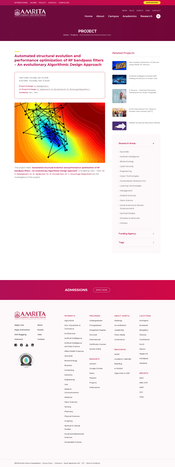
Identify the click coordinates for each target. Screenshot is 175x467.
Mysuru (142, 349)
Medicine (68, 397)
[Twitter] (21, 345)
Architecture (69, 333)
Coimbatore (144, 339)
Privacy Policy (48, 463)
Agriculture (69, 320)
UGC (141, 392)
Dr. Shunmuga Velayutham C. (78, 89)
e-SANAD (118, 368)
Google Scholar (96, 368)
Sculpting (68, 421)
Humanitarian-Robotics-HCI (133, 181)
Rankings (118, 320)
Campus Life (64, 3)
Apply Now (101, 290)
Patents (92, 378)
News (124, 11)
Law (66, 384)
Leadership (119, 330)
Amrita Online (95, 349)
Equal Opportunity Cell (72, 463)
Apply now (19, 325)
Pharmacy (68, 411)
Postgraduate (95, 325)
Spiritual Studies (127, 213)
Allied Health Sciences (74, 351)
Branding (118, 364)
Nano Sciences (70, 402)
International (21, 3)
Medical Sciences (128, 195)
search (158, 16)
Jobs (148, 11)
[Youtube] (27, 345)
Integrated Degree (97, 330)
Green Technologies (129, 176)
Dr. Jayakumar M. (43, 89)
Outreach (18, 339)
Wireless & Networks (130, 218)
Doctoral (93, 335)
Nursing (67, 407)
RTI (83, 463)
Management (126, 191)
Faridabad (143, 358)
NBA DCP (143, 383)
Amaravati (143, 325)
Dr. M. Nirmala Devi (55, 174)
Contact (156, 11)
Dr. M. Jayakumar (37, 174)
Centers (123, 223)
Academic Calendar (122, 359)
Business (68, 365)
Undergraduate (95, 320)
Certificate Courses (97, 344)
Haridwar (143, 363)
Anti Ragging (20, 334)
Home (66, 35)
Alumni (33, 3)
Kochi (141, 344)
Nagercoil (143, 354)
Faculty (42, 3)
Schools (52, 3)
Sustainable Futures (73, 442)
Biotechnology (127, 161)
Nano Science (126, 200)
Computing (69, 370)
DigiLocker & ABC (122, 373)
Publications (94, 387)
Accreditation (120, 325)
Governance (119, 339)
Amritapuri (143, 320)
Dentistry (68, 375)
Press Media (119, 335)
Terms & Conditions (93, 463)
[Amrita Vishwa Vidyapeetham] (30, 13)
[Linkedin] (32, 345)
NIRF (141, 387)
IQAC (141, 378)
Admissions (152, 3)
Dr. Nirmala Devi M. (58, 89)
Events (140, 11)
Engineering (126, 171)
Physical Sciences (72, 416)
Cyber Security (126, 166)
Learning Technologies (130, 186)
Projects (74, 35)
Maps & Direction (22, 330)
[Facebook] (15, 345)
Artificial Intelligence (129, 156)
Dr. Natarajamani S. (41, 86)
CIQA (141, 397)
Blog (132, 11)
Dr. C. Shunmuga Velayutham (78, 174)
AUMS (117, 354)
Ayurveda (124, 152)
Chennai (142, 335)
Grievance (58, 463)
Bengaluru (143, 330)
